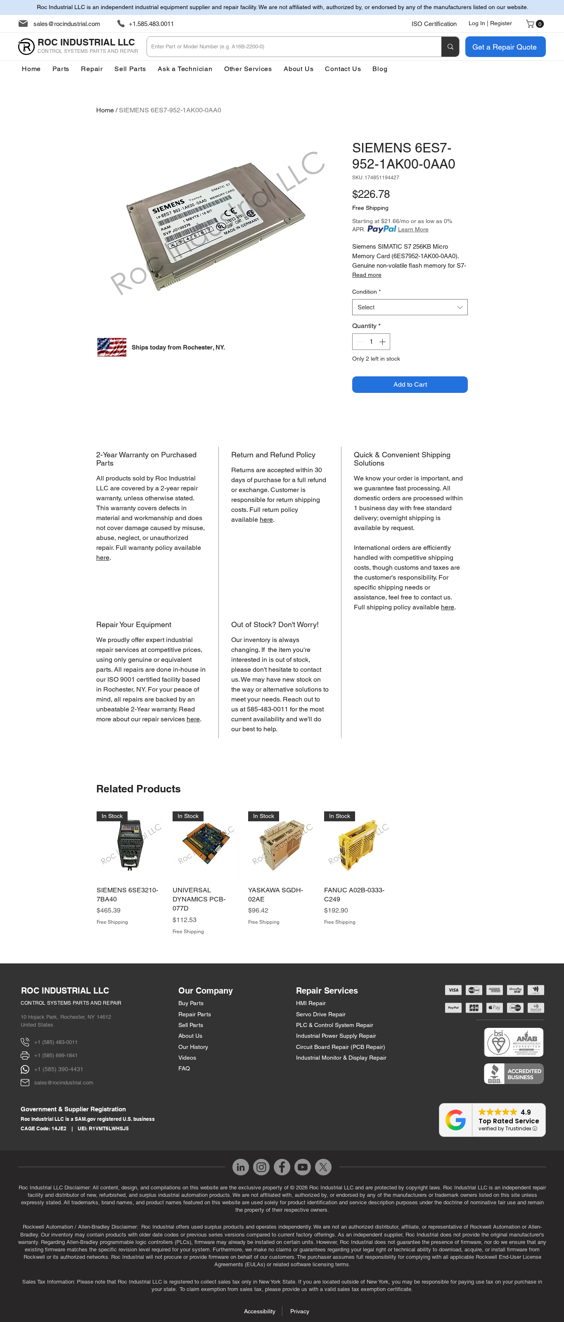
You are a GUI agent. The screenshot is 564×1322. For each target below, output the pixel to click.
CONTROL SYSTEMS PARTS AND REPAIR (71, 1003)
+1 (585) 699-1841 (56, 1055)
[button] (248, 69)
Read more (367, 274)
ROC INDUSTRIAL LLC (65, 991)
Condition (366, 291)
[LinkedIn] (240, 1167)
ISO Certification (434, 23)
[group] (282, 873)
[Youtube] (302, 1167)
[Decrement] (359, 342)
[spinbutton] (371, 342)
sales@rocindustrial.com (66, 23)
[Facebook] (282, 1167)
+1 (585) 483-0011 (56, 1042)
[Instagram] (261, 1167)
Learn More (413, 229)
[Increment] (383, 342)
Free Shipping (370, 207)
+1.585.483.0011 (151, 23)
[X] (323, 1167)
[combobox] (410, 307)
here (102, 557)
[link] (536, 24)
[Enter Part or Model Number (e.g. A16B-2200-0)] (450, 47)
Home (105, 110)
